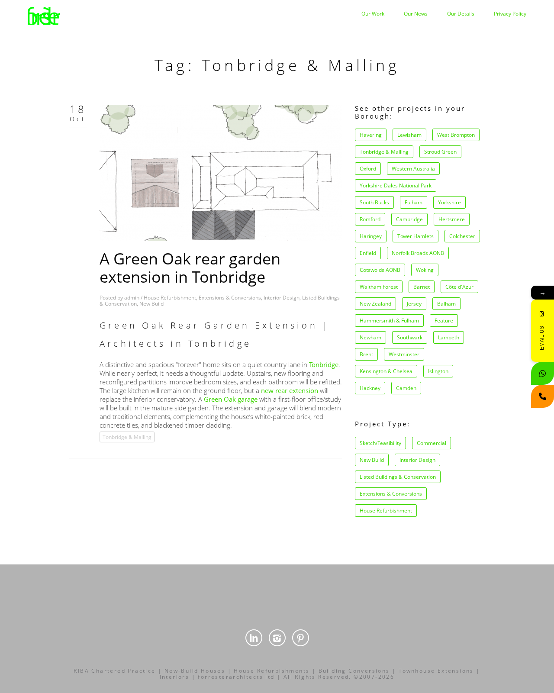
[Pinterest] (300, 637)
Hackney (370, 388)
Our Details (460, 13)
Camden (406, 388)
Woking (425, 270)
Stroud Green (440, 151)
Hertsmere (451, 219)
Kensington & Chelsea (386, 371)
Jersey (414, 303)
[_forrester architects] (44, 14)
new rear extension (289, 390)
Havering (371, 135)
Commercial (431, 443)
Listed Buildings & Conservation (398, 476)
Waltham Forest (379, 286)
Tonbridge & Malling (127, 437)
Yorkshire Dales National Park (396, 185)
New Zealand (375, 303)
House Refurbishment (170, 297)
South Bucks (374, 202)
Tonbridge (323, 364)
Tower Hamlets (415, 236)
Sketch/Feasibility (380, 443)
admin (131, 297)
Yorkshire (449, 202)
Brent (366, 354)
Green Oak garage (231, 399)
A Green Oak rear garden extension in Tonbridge (190, 267)
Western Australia (413, 168)
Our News (416, 13)
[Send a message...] (542, 373)
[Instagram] (277, 637)
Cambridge (409, 219)
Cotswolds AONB (380, 270)
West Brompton (456, 135)
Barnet (421, 286)
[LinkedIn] (253, 637)
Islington (438, 371)
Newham (370, 337)
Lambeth (448, 337)
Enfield (368, 253)
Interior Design (282, 297)
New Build (151, 303)
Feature (444, 320)
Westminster (404, 354)
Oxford (368, 168)
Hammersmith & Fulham (389, 320)
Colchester (462, 236)
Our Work (372, 13)
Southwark (409, 337)
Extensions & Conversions (230, 297)
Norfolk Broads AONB (418, 253)
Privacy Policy (510, 13)
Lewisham (409, 135)
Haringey (371, 236)
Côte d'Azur (459, 286)
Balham (446, 303)
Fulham (413, 202)
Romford (370, 219)
